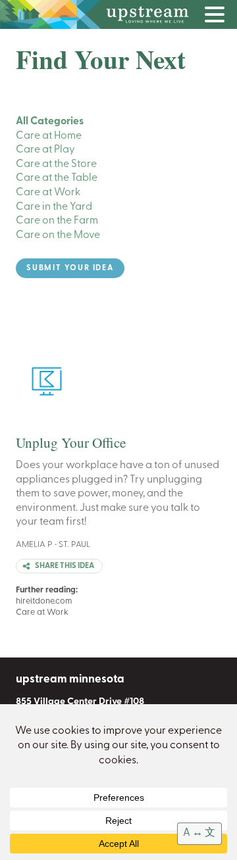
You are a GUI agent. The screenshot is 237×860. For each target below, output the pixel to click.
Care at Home (49, 136)
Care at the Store (56, 164)
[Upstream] (118, 14)
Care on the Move (58, 235)
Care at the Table (56, 178)
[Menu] (218, 17)
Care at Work (48, 192)
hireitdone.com (44, 601)
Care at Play (45, 150)
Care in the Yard (54, 207)
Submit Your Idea (70, 268)
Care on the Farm (57, 221)
